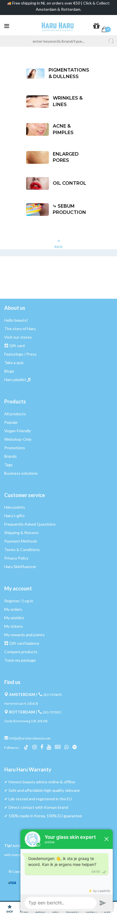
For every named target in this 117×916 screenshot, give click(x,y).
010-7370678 (52, 694)
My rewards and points (24, 634)
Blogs (9, 371)
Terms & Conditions (22, 549)
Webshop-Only (18, 439)
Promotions (14, 447)
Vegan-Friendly (17, 430)
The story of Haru (20, 328)
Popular (11, 422)
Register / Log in (18, 600)
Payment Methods (20, 541)
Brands (10, 456)
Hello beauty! (16, 320)
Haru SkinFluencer (20, 566)
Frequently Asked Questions (30, 524)
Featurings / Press (20, 354)
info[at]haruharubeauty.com (30, 738)
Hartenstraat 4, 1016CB (21, 703)
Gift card (17, 345)
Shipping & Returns (21, 532)
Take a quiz (14, 362)
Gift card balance (24, 643)
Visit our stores (18, 337)
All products (15, 413)
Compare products (20, 651)
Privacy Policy (16, 558)
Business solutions (21, 473)
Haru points (14, 507)
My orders (13, 609)
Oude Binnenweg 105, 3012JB (26, 721)
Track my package (20, 660)
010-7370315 (52, 712)
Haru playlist (15, 379)
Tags (8, 464)
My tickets (13, 626)
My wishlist (14, 617)
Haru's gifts (14, 515)
